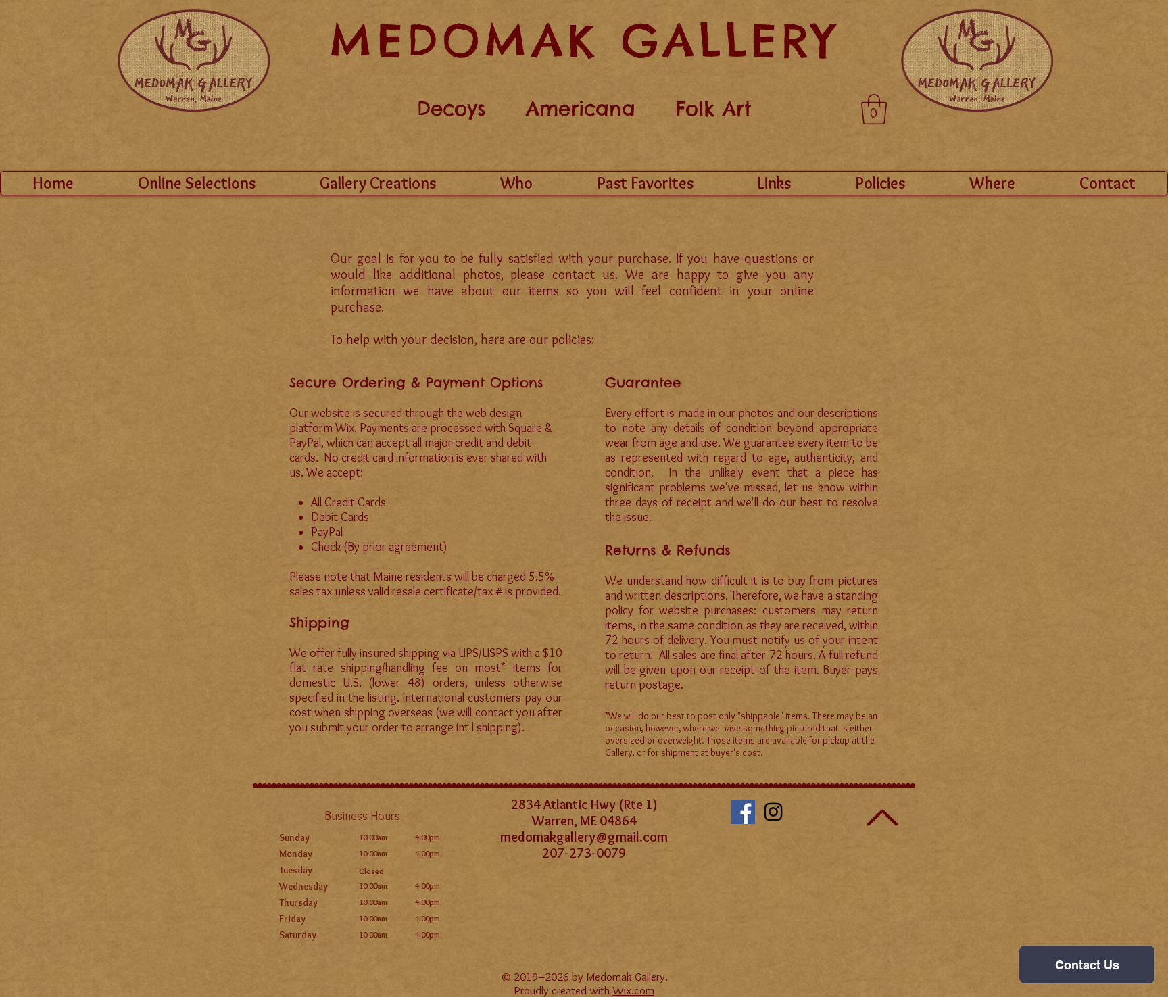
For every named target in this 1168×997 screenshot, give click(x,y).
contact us (583, 274)
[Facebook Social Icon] (743, 812)
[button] (874, 109)
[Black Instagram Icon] (773, 812)
